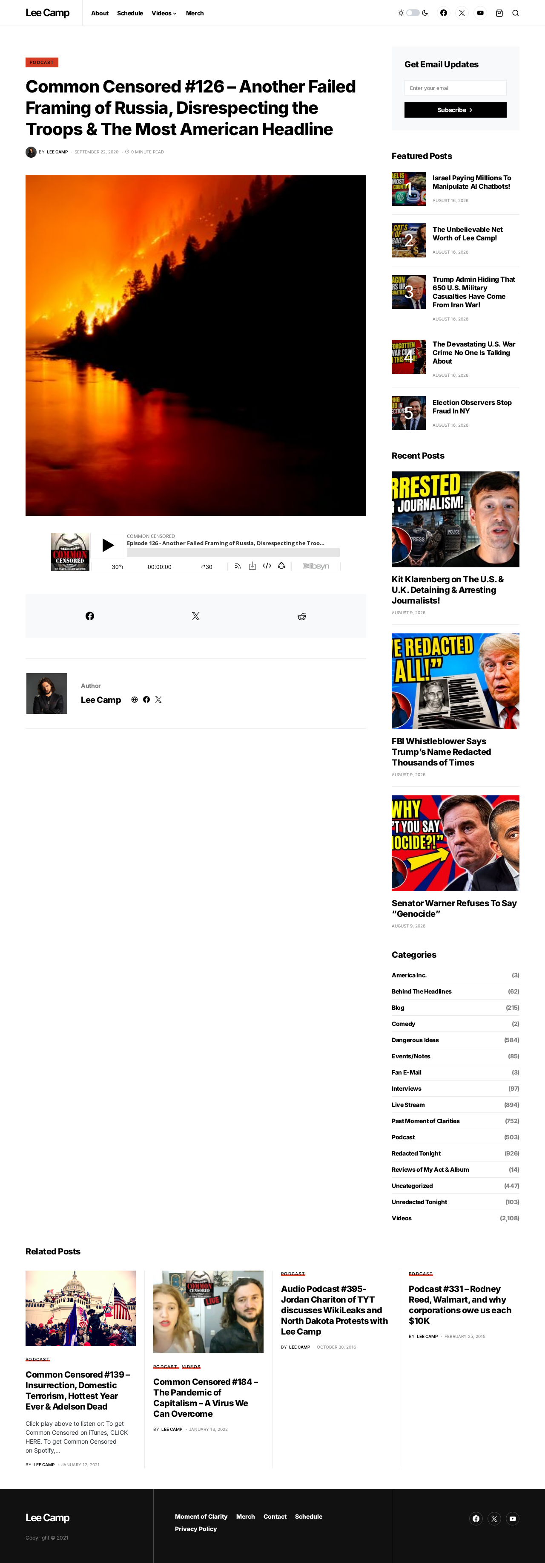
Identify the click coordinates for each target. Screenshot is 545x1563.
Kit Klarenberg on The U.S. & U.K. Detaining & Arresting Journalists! (448, 590)
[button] (413, 13)
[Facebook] (443, 12)
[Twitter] (462, 12)
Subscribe (452, 109)
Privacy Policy (196, 1528)
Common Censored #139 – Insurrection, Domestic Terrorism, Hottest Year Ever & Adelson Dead (77, 1390)
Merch (245, 1516)
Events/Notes (411, 1056)
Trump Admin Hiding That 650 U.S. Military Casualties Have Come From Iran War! (474, 292)
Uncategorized (412, 1185)
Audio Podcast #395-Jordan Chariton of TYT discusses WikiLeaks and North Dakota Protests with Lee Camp (334, 1310)
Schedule (308, 1516)
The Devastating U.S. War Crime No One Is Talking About (474, 352)
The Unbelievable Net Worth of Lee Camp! (468, 233)
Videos (402, 1218)
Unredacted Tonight (419, 1201)
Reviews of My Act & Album (430, 1169)
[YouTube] (480, 12)
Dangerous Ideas (415, 1039)
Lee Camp (47, 12)
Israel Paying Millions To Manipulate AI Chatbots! (472, 182)
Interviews (407, 1088)
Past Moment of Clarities (426, 1120)
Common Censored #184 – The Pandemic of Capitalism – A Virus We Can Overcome (205, 1398)
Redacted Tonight (416, 1153)
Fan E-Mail (407, 1072)
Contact (275, 1516)
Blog (398, 1007)
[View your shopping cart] (499, 13)
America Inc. (409, 975)
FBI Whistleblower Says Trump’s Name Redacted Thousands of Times (441, 752)
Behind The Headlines (422, 991)
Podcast (42, 62)
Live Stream (408, 1104)
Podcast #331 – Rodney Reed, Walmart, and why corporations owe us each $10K (460, 1305)
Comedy (404, 1023)
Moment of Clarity (201, 1516)
